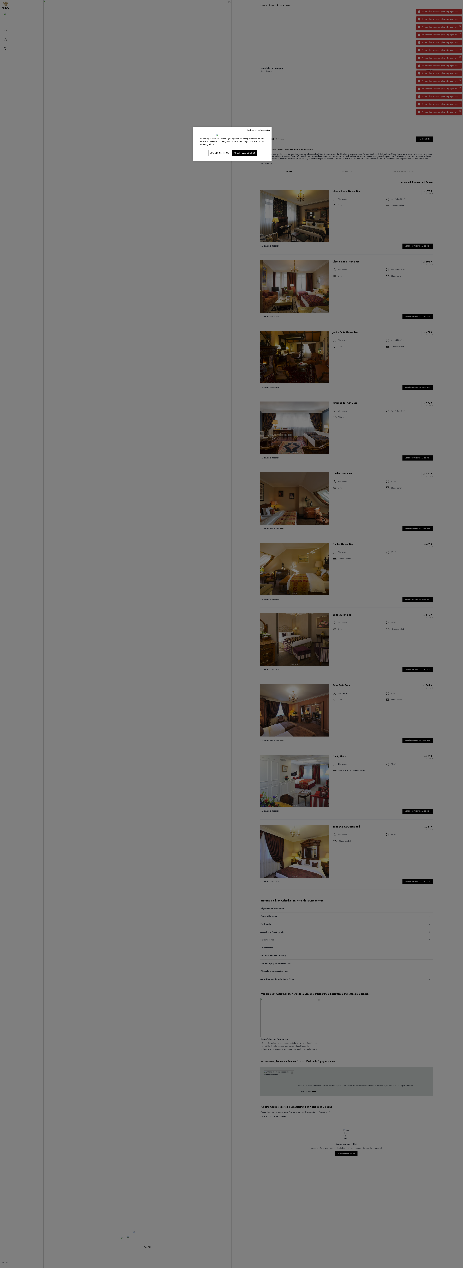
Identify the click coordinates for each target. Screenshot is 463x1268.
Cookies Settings (219, 153)
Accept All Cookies (244, 153)
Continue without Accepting (258, 130)
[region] (232, 144)
